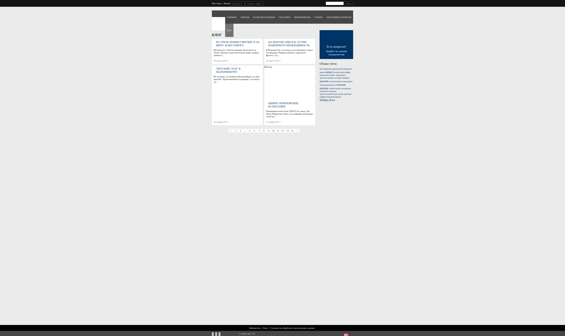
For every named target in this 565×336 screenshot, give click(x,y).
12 (283, 130)
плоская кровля (335, 81)
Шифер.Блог (327, 100)
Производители (302, 17)
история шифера (342, 78)
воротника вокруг (327, 75)
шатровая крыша (333, 97)
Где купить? (237, 4)
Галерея (318, 17)
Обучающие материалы (338, 17)
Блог (229, 30)
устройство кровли (328, 91)
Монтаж (245, 17)
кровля (324, 81)
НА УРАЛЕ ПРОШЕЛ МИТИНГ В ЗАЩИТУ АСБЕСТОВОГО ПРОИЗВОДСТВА (238, 44)
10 (273, 130)
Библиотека (255, 328)
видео (329, 72)
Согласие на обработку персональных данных (293, 328)
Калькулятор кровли (264, 17)
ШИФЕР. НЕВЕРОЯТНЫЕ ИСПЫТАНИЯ (283, 105)
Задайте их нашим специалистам (336, 50)
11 (278, 130)
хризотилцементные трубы (331, 94)
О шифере (232, 17)
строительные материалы (340, 88)
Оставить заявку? (254, 4)
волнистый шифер (342, 72)
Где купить (284, 17)
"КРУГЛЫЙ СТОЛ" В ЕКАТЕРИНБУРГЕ (228, 70)
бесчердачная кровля (329, 69)
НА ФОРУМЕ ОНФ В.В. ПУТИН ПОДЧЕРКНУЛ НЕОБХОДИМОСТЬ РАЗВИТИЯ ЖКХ (289, 44)
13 (287, 130)
